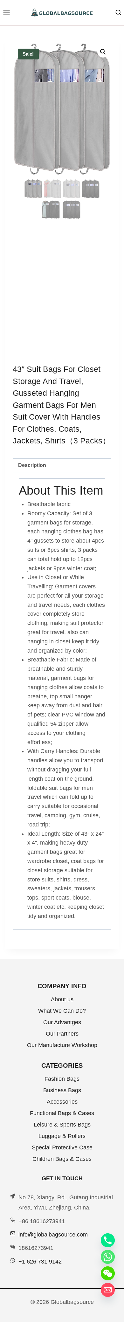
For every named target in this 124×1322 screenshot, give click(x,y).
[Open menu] (6, 12)
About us (62, 999)
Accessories (62, 1102)
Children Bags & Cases (62, 1159)
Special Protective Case (62, 1147)
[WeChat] (108, 1273)
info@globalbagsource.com (53, 1234)
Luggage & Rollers (62, 1136)
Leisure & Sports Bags (62, 1124)
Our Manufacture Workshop (62, 1045)
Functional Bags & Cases (62, 1113)
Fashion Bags (62, 1079)
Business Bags (62, 1090)
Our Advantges (62, 1022)
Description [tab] (32, 465)
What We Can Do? (62, 1011)
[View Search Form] (118, 13)
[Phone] (108, 1240)
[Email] (108, 1290)
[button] (103, 52)
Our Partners (62, 1034)
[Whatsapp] (108, 1257)
